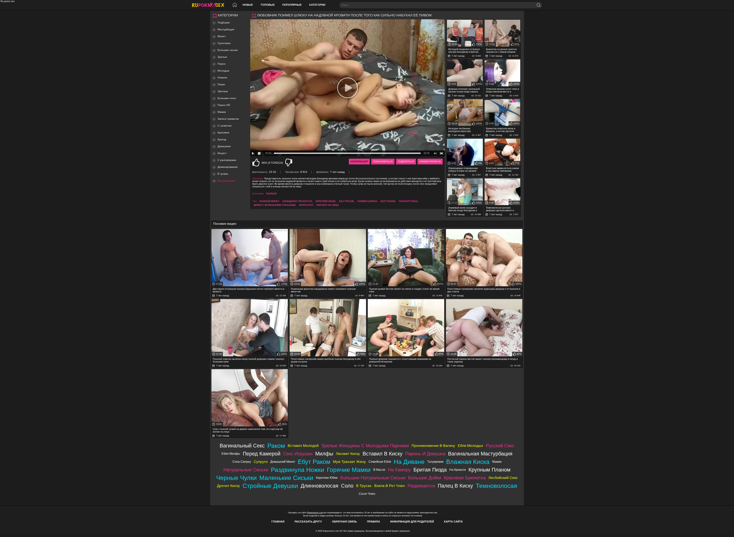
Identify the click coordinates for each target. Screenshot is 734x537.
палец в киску (455, 486)
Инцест (222, 153)
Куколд (222, 139)
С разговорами (227, 160)
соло (347, 486)
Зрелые (222, 56)
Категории (317, 4)
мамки (497, 461)
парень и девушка (425, 453)
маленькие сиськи (286, 478)
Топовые (268, 4)
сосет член (367, 493)
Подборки (224, 22)
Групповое (224, 43)
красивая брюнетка (465, 477)
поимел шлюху (367, 201)
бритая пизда (430, 470)
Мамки (222, 111)
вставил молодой (303, 446)
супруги (261, 462)
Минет (222, 36)
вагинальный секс (242, 446)
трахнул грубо (408, 201)
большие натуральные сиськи (372, 477)
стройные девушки (270, 486)
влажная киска (468, 462)
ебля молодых (470, 446)
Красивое (223, 132)
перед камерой (261, 454)
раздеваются (421, 485)
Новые (248, 4)
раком (276, 446)
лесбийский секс (503, 478)
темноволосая (496, 486)
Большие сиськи (228, 50)
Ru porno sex (210, 5)
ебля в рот (306, 205)
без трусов (346, 201)
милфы (324, 454)
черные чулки (236, 478)
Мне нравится (256, 162)
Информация (359, 161)
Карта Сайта (453, 521)
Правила (373, 521)
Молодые (223, 70)
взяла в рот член (389, 486)
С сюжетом (224, 125)
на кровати (457, 469)
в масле (379, 469)
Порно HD (224, 105)
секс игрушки (298, 453)
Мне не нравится (288, 162)
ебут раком (388, 201)
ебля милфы (231, 453)
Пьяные (271, 193)
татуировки (435, 461)
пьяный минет (269, 201)
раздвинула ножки (297, 470)
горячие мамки (349, 470)
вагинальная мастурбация (480, 454)
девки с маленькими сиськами (275, 205)
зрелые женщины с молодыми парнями (365, 445)
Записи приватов (228, 118)
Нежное (222, 77)
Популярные (292, 4)
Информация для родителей (412, 521)
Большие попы (227, 98)
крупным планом (489, 470)
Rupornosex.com (315, 512)
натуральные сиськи (245, 469)
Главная (277, 521)
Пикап (221, 84)
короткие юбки (325, 201)
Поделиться (406, 161)
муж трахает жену (349, 462)
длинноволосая (319, 486)
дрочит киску (228, 486)
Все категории (226, 180)
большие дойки (424, 477)
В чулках (223, 173)
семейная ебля (380, 461)
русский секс (500, 445)
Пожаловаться (383, 161)
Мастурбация (226, 29)
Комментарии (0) (430, 161)
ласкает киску (348, 454)
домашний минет (282, 461)
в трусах (364, 486)
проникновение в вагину (433, 446)
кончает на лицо (328, 205)
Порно (222, 63)
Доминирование (228, 166)
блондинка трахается (297, 201)
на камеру (399, 469)
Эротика (223, 91)
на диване (409, 462)
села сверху (241, 461)
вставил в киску (383, 454)
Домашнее (224, 146)
